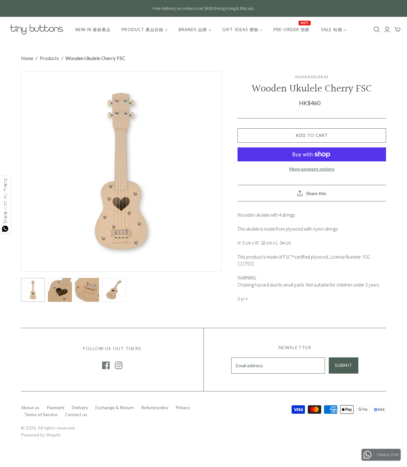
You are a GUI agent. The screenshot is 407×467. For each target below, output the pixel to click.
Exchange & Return (114, 407)
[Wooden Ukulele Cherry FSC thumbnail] (33, 290)
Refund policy (154, 407)
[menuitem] (93, 29)
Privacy (183, 407)
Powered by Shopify (41, 434)
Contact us (76, 414)
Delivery (80, 407)
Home (27, 58)
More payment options (312, 169)
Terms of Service (41, 414)
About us (30, 407)
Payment (56, 407)
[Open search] (377, 29)
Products (49, 58)
